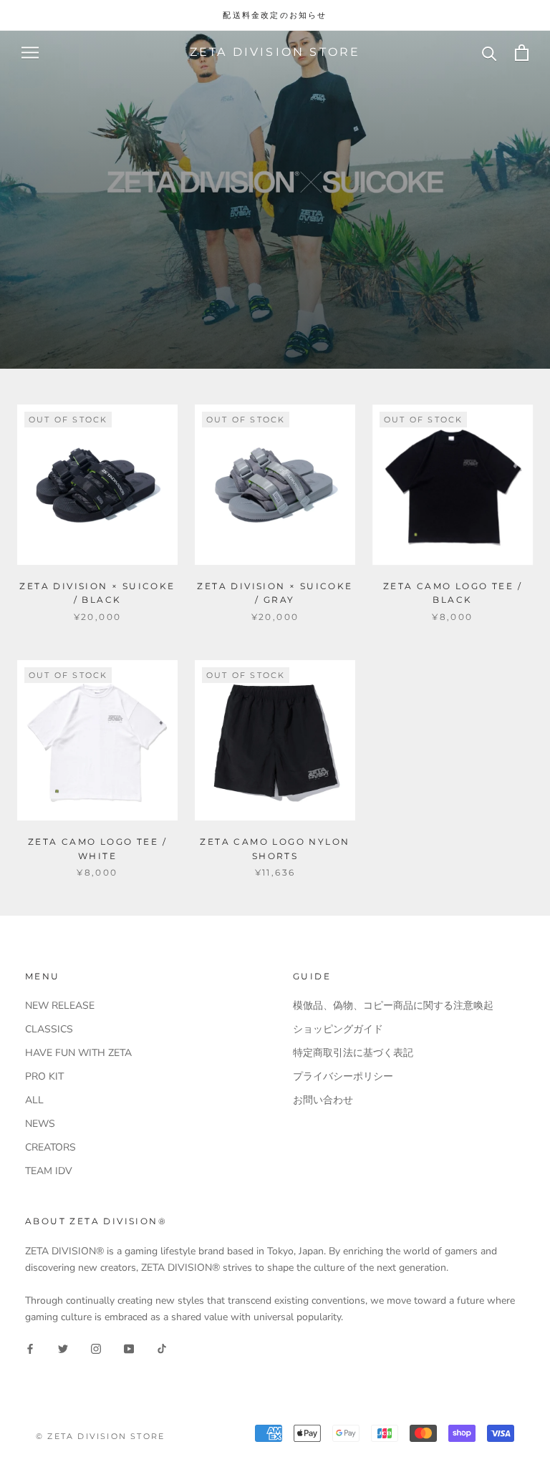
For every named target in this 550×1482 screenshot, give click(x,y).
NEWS (40, 1123)
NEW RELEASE (60, 1005)
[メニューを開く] (30, 53)
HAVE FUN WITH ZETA (78, 1053)
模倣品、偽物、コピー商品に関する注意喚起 (393, 1005)
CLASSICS (49, 1029)
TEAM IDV (48, 1171)
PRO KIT (44, 1076)
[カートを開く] (522, 52)
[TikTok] (162, 1348)
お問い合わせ (323, 1100)
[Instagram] (96, 1348)
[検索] (489, 52)
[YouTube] (129, 1348)
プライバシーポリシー (343, 1076)
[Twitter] (63, 1348)
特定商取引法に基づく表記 (353, 1053)
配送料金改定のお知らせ (275, 15)
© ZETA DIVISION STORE (100, 1436)
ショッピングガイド (338, 1029)
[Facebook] (30, 1348)
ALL (34, 1100)
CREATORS (50, 1147)
